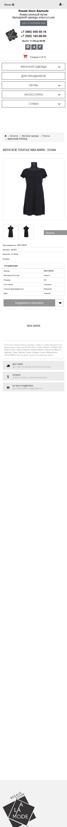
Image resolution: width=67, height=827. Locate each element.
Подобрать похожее (29, 303)
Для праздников (33, 76)
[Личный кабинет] (61, 4)
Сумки (33, 103)
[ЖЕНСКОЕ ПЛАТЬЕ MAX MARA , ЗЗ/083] (33, 189)
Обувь (33, 85)
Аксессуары (33, 94)
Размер (6, 259)
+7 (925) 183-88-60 (33, 36)
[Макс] (28, 47)
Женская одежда (34, 66)
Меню (8, 4)
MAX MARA (22, 245)
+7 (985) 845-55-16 (33, 31)
